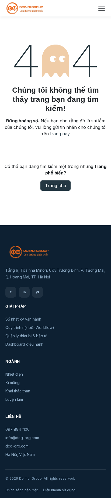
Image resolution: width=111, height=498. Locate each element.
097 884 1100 (17, 429)
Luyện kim (14, 399)
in (24, 292)
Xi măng (12, 382)
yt (37, 292)
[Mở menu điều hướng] (102, 8)
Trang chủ (55, 185)
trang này (60, 133)
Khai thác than (17, 391)
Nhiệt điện (14, 374)
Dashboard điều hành (24, 344)
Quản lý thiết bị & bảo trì (26, 336)
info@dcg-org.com (22, 437)
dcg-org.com (17, 446)
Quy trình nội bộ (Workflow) (29, 327)
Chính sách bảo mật (21, 490)
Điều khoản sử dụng (59, 490)
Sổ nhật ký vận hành (23, 319)
